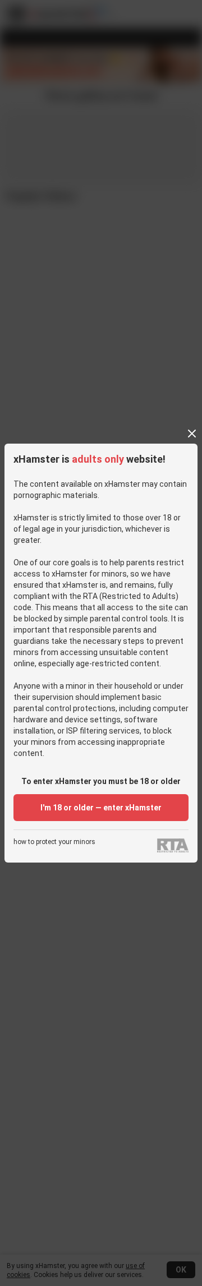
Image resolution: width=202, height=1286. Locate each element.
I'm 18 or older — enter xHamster (101, 807)
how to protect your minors (54, 842)
